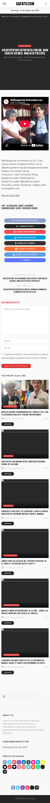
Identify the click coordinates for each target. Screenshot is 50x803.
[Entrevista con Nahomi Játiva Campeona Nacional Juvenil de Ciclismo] (25, 444)
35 (48, 568)
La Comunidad (10, 406)
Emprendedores (11, 605)
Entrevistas (24, 46)
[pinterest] (14, 762)
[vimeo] (28, 767)
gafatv (18, 208)
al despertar (12, 205)
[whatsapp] (38, 767)
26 (48, 419)
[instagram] (19, 762)
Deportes (8, 456)
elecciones (29, 205)
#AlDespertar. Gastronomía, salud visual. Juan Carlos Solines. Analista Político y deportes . (25, 279)
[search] (46, 3)
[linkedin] (24, 762)
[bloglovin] (14, 767)
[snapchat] (43, 762)
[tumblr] (28, 762)
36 (48, 518)
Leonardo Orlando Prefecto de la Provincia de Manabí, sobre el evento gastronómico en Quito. (23, 661)
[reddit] (33, 767)
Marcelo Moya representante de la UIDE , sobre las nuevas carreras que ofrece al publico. (24, 612)
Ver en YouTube (10, 195)
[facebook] (5, 762)
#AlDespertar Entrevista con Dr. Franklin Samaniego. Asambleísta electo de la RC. (25, 290)
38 (48, 617)
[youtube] (10, 767)
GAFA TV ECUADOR (14, 57)
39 (48, 667)
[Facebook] (5, 772)
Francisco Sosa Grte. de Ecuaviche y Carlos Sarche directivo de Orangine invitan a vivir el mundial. (24, 512)
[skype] (38, 762)
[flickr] (33, 762)
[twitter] (10, 762)
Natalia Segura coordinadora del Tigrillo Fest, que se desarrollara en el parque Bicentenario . (24, 413)
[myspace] (5, 767)
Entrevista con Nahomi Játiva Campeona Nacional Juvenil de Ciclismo (23, 463)
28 (48, 468)
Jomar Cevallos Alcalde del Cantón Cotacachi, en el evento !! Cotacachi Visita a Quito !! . (23, 562)
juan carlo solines (30, 208)
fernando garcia (8, 208)
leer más (7, 424)
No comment (26, 60)
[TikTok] (43, 767)
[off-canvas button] (4, 3)
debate (21, 205)
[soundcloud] (24, 767)
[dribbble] (19, 767)
